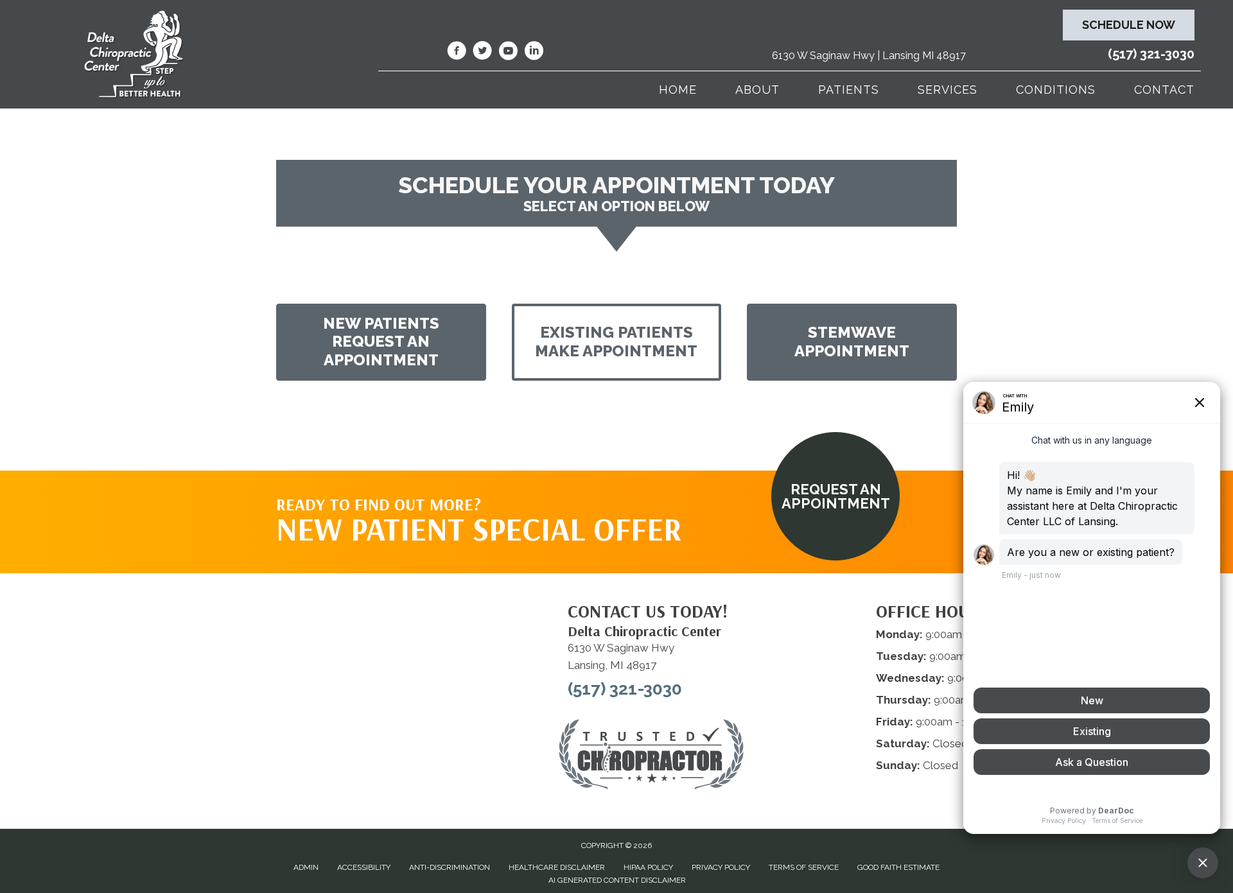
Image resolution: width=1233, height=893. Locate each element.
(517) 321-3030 (1151, 54)
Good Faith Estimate (898, 867)
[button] (381, 342)
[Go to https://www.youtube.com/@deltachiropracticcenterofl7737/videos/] (508, 52)
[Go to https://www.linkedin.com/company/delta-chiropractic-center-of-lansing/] (533, 52)
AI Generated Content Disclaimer (617, 880)
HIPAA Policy (648, 867)
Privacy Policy (721, 867)
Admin (306, 867)
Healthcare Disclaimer (557, 867)
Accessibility (363, 867)
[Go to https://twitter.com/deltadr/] (482, 52)
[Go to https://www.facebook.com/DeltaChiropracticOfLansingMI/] (456, 52)
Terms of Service (804, 867)
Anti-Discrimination (449, 867)
